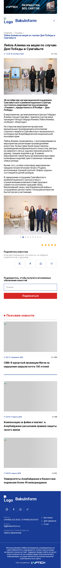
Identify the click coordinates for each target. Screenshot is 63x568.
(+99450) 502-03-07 (30, 520)
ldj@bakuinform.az (12, 526)
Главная (8, 33)
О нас (46, 524)
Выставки (48, 518)
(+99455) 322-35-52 (12, 520)
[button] (20, 235)
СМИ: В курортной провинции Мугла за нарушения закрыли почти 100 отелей (27, 363)
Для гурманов (50, 521)
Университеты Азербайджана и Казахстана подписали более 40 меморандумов (30, 479)
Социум (18, 33)
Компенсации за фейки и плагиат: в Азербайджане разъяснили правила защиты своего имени (30, 424)
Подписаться (30, 294)
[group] (30, 214)
